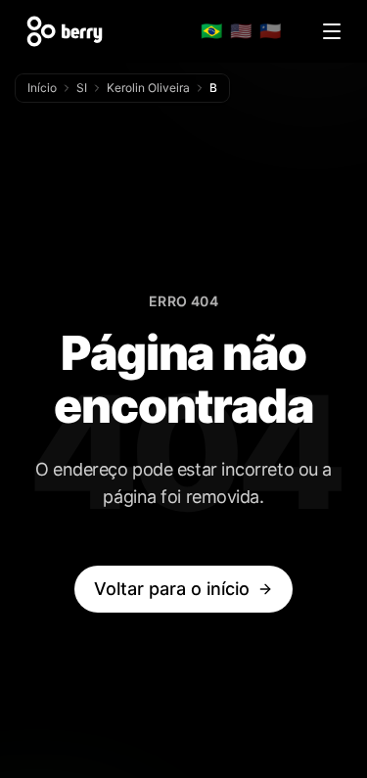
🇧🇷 (211, 31)
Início (42, 87)
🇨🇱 (270, 31)
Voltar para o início (172, 588)
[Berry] (65, 31)
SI (81, 87)
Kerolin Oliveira (148, 87)
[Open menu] (331, 31)
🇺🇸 (241, 31)
